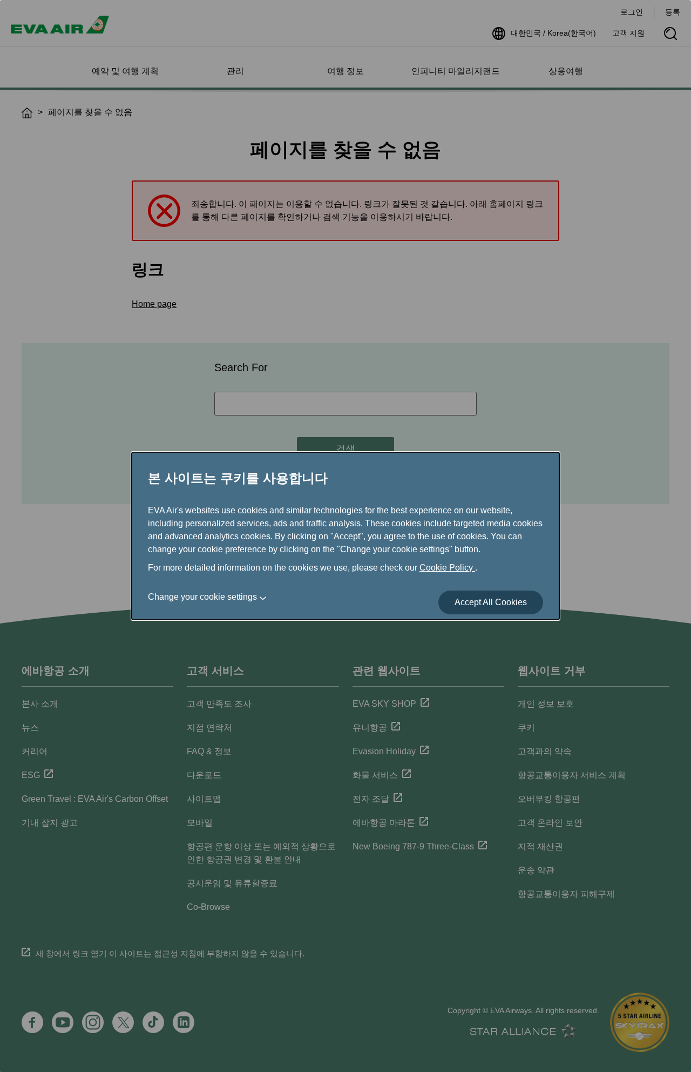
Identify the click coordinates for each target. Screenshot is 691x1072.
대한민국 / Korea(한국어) (553, 33)
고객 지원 (628, 33)
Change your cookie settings (202, 596)
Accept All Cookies (491, 602)
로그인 (631, 12)
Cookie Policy (447, 567)
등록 (672, 12)
